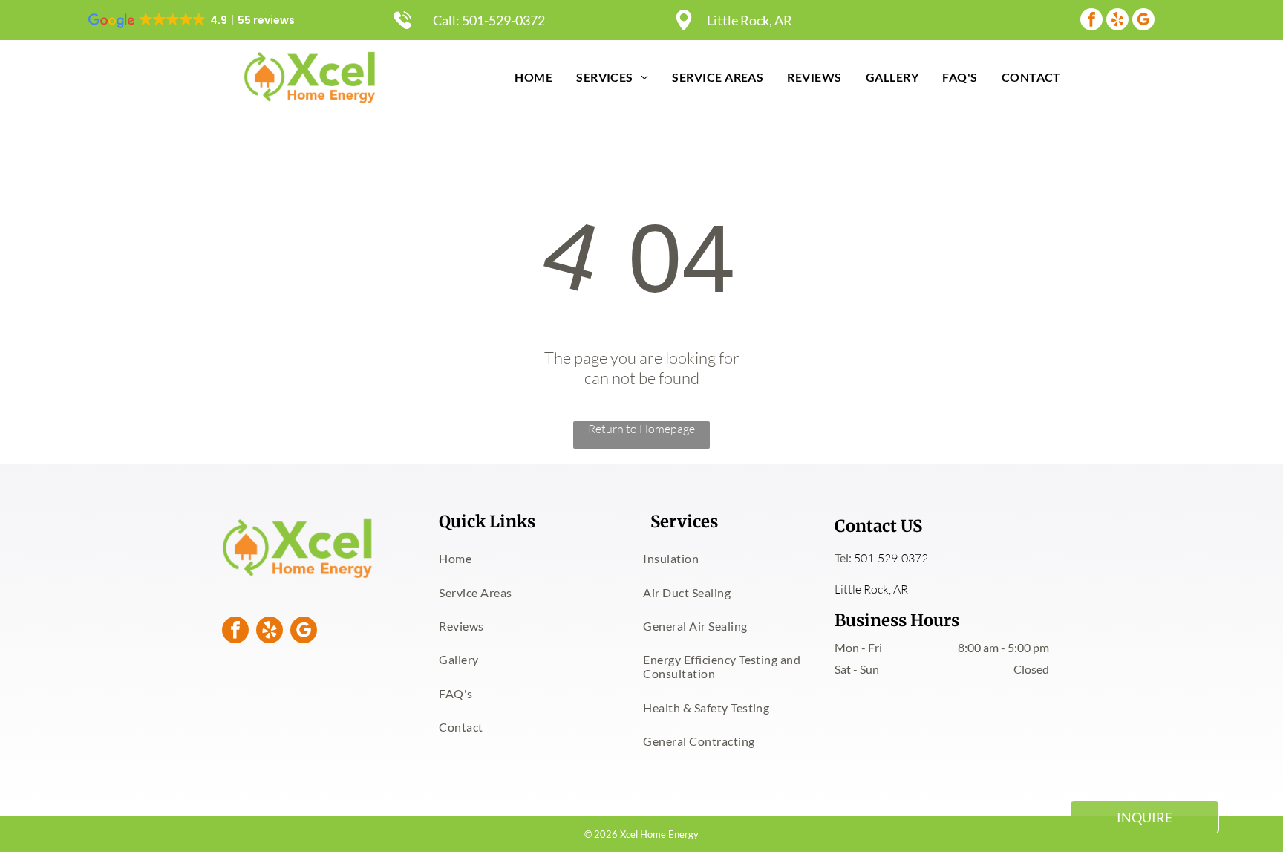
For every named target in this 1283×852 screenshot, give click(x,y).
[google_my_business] (1143, 21)
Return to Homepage (641, 428)
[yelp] (1117, 21)
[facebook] (1091, 21)
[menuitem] (533, 77)
